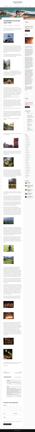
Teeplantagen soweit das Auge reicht (11, 22)
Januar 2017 (27, 165)
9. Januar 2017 (11, 25)
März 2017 (27, 162)
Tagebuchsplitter (6, 6)
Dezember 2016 (28, 167)
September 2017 (28, 157)
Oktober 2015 (27, 175)
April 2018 (27, 149)
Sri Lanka (18, 25)
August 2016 (27, 172)
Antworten (19, 383)
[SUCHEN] (32, 94)
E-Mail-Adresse (15, 413)
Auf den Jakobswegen (16, 6)
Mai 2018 (27, 147)
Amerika (22, 6)
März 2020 (27, 137)
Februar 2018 (27, 152)
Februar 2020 (27, 139)
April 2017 (27, 160)
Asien (30, 6)
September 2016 (28, 170)
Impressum (15, 430)
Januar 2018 (27, 154)
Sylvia (8, 386)
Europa (26, 6)
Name (4, 413)
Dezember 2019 (28, 142)
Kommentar (5, 405)
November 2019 (28, 144)
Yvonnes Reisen (17, 2)
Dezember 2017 (28, 155)
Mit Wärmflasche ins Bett (6, 372)
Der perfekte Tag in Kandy (18, 372)
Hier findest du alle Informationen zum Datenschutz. (29, 28)
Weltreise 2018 (11, 6)
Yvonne (6, 25)
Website (4, 417)
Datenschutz (19, 430)
